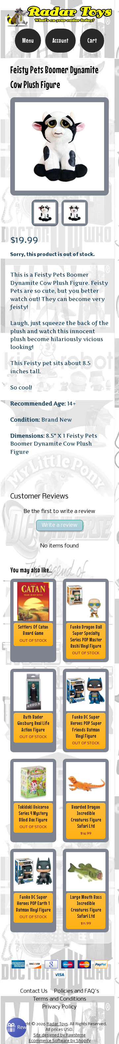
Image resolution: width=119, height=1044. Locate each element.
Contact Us (34, 991)
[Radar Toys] (59, 24)
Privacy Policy (59, 1007)
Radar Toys (57, 1024)
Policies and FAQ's (76, 991)
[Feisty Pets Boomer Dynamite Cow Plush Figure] (45, 213)
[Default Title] (59, 146)
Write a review (59, 525)
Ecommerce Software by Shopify (60, 1041)
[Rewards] (16, 1027)
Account (60, 40)
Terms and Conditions (59, 999)
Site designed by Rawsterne (59, 1035)
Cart (92, 40)
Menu (28, 40)
